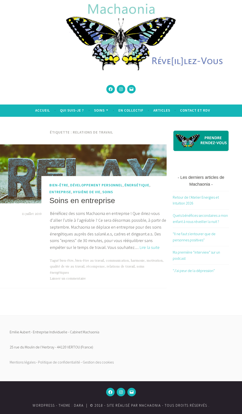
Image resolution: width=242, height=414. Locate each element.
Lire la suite (149, 247)
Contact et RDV (195, 110)
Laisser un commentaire (68, 278)
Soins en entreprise (82, 200)
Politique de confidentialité (59, 362)
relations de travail (121, 266)
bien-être (58, 185)
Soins (99, 110)
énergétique (137, 185)
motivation (155, 261)
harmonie (138, 261)
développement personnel (96, 185)
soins (107, 192)
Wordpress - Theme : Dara (58, 405)
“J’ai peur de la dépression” (194, 270)
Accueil (42, 110)
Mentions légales (22, 362)
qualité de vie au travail (67, 266)
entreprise (60, 192)
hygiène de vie (86, 192)
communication (117, 261)
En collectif (130, 110)
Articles (161, 110)
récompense (95, 266)
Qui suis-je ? (72, 110)
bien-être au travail (89, 261)
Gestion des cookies (98, 362)
